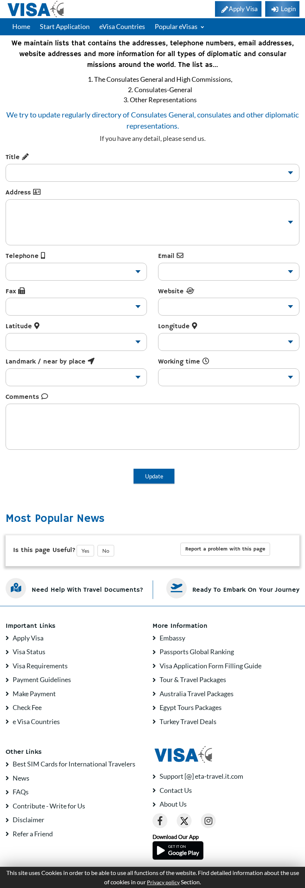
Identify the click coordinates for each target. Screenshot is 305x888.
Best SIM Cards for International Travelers (74, 764)
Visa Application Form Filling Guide (210, 666)
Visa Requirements (40, 666)
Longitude (175, 326)
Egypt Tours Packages (191, 707)
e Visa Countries (36, 721)
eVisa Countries (122, 26)
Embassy (172, 638)
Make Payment (34, 694)
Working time (180, 362)
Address (19, 192)
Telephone (23, 256)
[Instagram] (208, 820)
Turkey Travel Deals (188, 721)
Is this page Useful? (44, 550)
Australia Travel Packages (197, 694)
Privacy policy (163, 882)
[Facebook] (159, 820)
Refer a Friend (33, 834)
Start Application (65, 26)
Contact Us (176, 790)
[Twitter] (184, 820)
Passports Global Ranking (197, 652)
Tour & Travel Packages (193, 679)
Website (172, 291)
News (21, 778)
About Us (173, 804)
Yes (85, 551)
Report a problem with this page (225, 549)
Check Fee (27, 707)
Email (167, 256)
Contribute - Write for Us (49, 806)
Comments (23, 397)
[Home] (36, 9)
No (105, 551)
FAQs (21, 792)
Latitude (20, 326)
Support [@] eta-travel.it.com (201, 776)
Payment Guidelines (42, 679)
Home (21, 26)
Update (154, 476)
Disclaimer (28, 820)
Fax (12, 291)
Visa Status (29, 652)
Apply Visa (28, 638)
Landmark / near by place (47, 362)
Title (14, 157)
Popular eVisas (177, 26)
